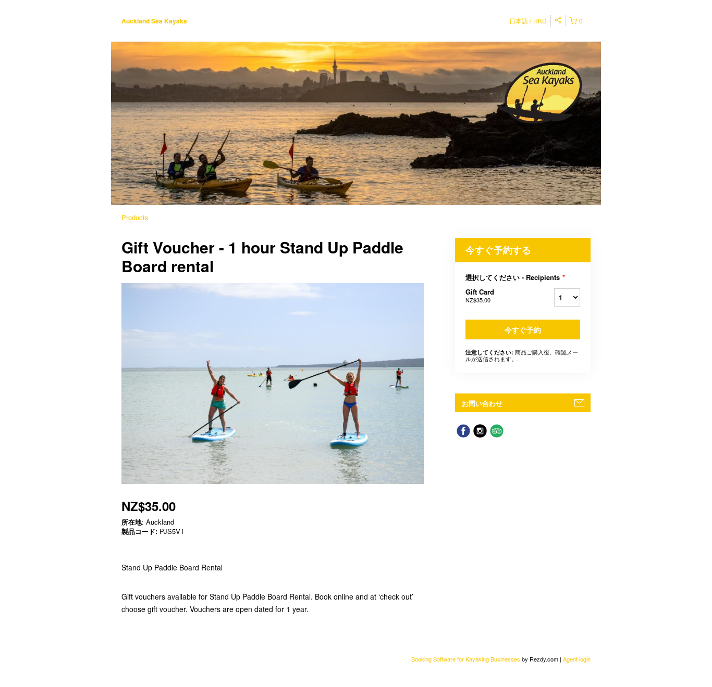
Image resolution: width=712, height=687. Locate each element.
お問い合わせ (482, 403)
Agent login (577, 659)
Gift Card (479, 295)
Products (135, 217)
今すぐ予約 (523, 329)
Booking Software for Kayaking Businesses (466, 659)
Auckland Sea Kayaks (154, 21)
